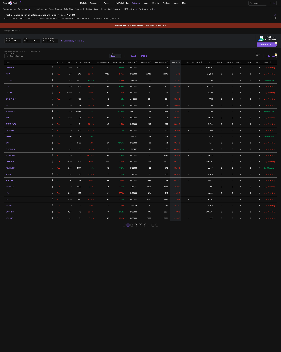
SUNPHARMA (10, 155)
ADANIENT (9, 218)
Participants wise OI (146, 9)
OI (124, 56)
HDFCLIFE (9, 181)
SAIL (7, 143)
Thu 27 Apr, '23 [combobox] (11, 41)
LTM (7, 86)
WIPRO (8, 137)
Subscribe (136, 3)
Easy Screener (23, 9)
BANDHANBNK (11, 99)
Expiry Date (9, 38)
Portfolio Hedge (122, 3)
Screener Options (48, 38)
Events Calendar (100, 9)
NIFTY (8, 74)
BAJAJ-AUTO (11, 124)
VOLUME (133, 56)
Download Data (266, 44)
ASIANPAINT (10, 168)
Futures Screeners (55, 9)
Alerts (146, 3)
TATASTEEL (10, 187)
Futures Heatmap (9, 9)
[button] (12, 62)
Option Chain (68, 9)
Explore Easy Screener (73, 41)
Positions (166, 3)
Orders (176, 3)
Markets (83, 3)
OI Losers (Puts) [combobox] (48, 41)
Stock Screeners (114, 9)
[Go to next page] (157, 225)
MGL (7, 118)
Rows (258, 54)
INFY (7, 105)
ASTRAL (9, 174)
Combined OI (79, 9)
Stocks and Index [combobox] (30, 41)
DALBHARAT (10, 130)
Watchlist (155, 3)
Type (25, 38)
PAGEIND (9, 93)
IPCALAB (9, 206)
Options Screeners (40, 9)
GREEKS (144, 56)
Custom (113, 55)
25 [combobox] (257, 56)
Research (94, 3)
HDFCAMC (9, 80)
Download (271, 56)
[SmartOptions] (12, 3)
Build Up (89, 9)
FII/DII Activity (129, 9)
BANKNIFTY (10, 68)
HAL (7, 193)
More (184, 3)
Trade (106, 3)
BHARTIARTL (10, 149)
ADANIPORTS (10, 112)
